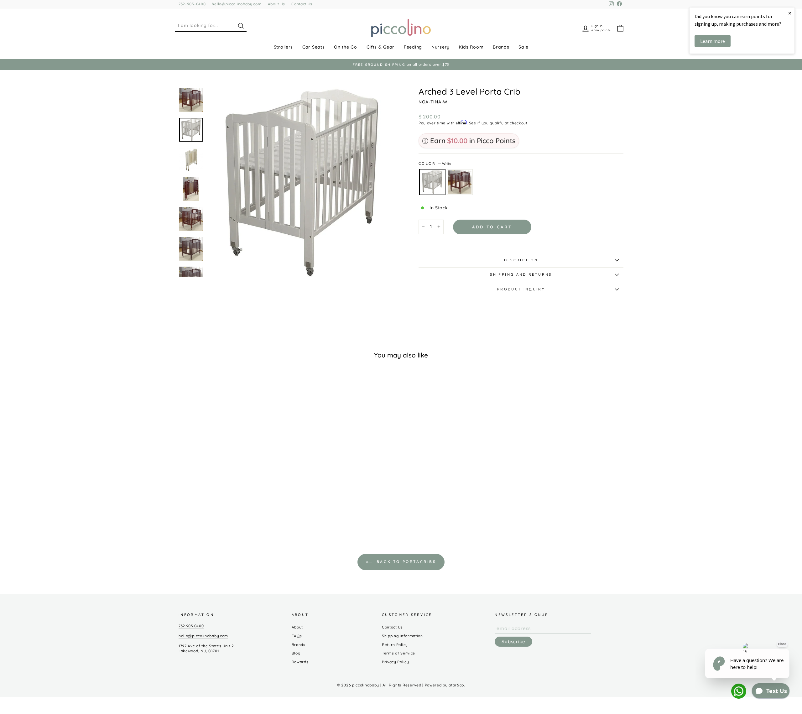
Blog (296, 653)
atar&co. (457, 685)
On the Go (345, 47)
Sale (523, 47)
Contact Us (301, 4)
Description (521, 260)
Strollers (283, 47)
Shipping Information (402, 635)
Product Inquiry (521, 289)
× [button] (789, 13)
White (432, 182)
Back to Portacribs (405, 561)
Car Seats (313, 47)
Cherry (459, 182)
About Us (276, 4)
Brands (501, 47)
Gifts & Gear (380, 47)
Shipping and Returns (521, 274)
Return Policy (395, 644)
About (297, 627)
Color (435, 163)
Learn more (712, 41)
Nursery (440, 47)
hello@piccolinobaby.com (236, 4)
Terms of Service (398, 653)
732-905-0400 (192, 4)
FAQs (297, 635)
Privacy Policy (395, 661)
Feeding (413, 47)
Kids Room (471, 47)
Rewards (300, 661)
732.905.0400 (191, 625)
